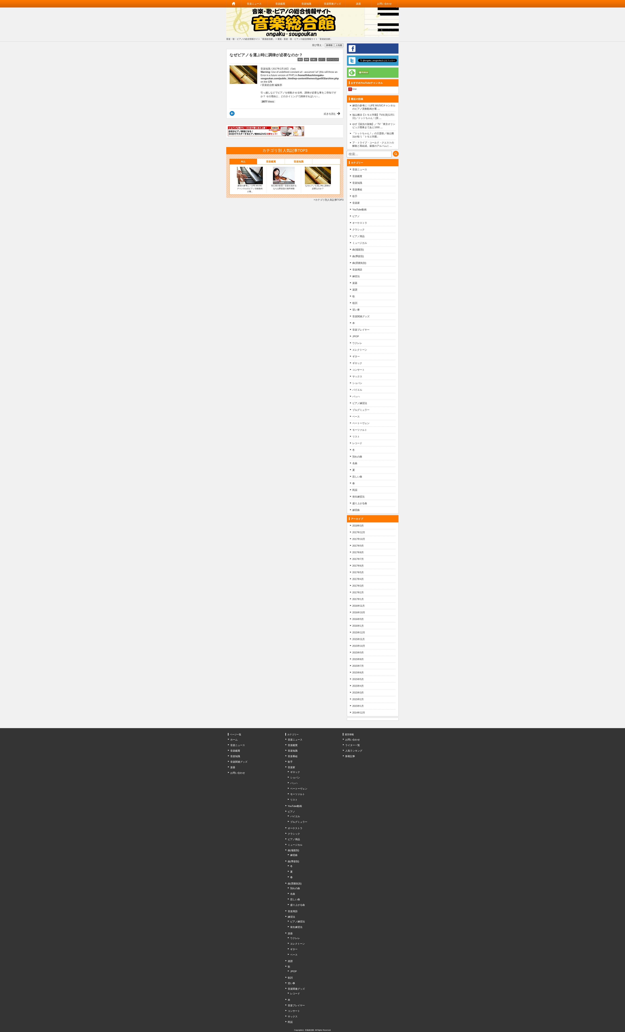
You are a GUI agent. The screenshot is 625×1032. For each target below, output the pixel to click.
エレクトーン (359, 349)
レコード (357, 443)
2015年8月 (358, 659)
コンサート (358, 369)
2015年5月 (358, 679)
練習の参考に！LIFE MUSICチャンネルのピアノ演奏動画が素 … (373, 107)
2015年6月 (358, 672)
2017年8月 (358, 552)
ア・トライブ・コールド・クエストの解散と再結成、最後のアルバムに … (373, 144)
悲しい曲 (357, 476)
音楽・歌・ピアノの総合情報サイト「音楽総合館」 (250, 39)
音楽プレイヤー (360, 329)
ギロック (357, 363)
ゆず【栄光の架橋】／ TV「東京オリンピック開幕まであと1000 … (373, 126)
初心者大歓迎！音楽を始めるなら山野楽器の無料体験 (284, 187)
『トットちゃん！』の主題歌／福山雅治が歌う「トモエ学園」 (373, 135)
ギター (356, 356)
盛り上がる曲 (359, 503)
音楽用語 (357, 269)
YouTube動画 (359, 209)
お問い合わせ (384, 3)
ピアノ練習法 (359, 403)
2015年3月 (358, 692)
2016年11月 (358, 605)
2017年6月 (358, 565)
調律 (306, 59)
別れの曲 (357, 456)
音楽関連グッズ (332, 3)
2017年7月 (358, 559)
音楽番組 (357, 189)
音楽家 (356, 202)
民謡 (354, 490)
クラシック (358, 229)
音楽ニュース (254, 3)
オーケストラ (359, 222)
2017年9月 (358, 545)
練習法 (356, 276)
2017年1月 (358, 599)
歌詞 (354, 303)
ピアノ (322, 59)
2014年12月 (358, 712)
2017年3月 (358, 585)
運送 (300, 59)
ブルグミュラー (360, 409)
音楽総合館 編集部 (272, 85)
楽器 (358, 3)
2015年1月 (358, 706)
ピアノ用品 (358, 236)
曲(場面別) (358, 249)
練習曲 (356, 510)
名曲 (354, 463)
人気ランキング (353, 750)
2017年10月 (358, 539)
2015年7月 (358, 665)
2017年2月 (358, 592)
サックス (357, 376)
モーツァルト (359, 429)
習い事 (356, 309)
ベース (356, 416)
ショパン (357, 383)
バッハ (356, 396)
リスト (356, 436)
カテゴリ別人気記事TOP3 (329, 199)
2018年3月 (358, 525)
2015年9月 (358, 652)
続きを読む (330, 113)
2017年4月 (358, 579)
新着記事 (350, 756)
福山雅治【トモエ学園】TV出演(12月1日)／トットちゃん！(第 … (373, 116)
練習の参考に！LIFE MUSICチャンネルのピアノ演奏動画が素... (250, 189)
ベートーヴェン (360, 423)
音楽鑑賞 (280, 3)
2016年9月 (358, 619)
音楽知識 (306, 3)
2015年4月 (358, 685)
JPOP (355, 336)
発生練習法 (358, 496)
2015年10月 (358, 645)
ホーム (233, 3)
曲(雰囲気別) (359, 263)
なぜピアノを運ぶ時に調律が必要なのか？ (318, 187)
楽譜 (354, 289)
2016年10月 (358, 612)
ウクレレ (357, 343)
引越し (313, 59)
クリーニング (332, 59)
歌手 (354, 196)
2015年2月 (358, 699)
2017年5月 (358, 572)
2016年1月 (358, 625)
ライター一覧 (352, 745)
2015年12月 (358, 632)
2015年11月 (358, 639)
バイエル (357, 389)
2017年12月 (358, 532)
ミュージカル (359, 243)
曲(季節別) (358, 256)
